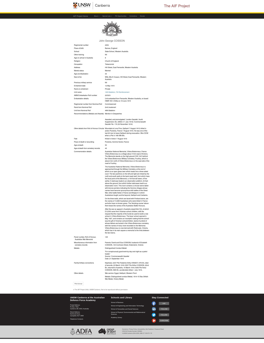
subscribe (164, 320)
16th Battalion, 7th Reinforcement (117, 92)
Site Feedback (150, 329)
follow (164, 309)
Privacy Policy (133, 329)
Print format (78, 284)
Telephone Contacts (76, 319)
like (164, 303)
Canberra (102, 5)
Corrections (133, 16)
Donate (142, 16)
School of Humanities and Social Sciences (124, 309)
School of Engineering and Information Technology (127, 306)
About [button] (96, 16)
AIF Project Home (80, 16)
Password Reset (159, 329)
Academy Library (116, 317)
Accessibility (141, 329)
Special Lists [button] (106, 16)
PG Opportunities (120, 16)
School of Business (117, 302)
